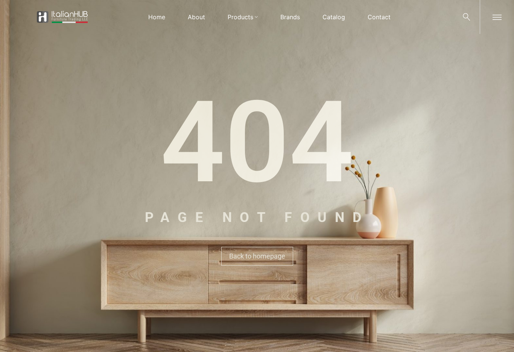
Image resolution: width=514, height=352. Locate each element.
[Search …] (466, 17)
